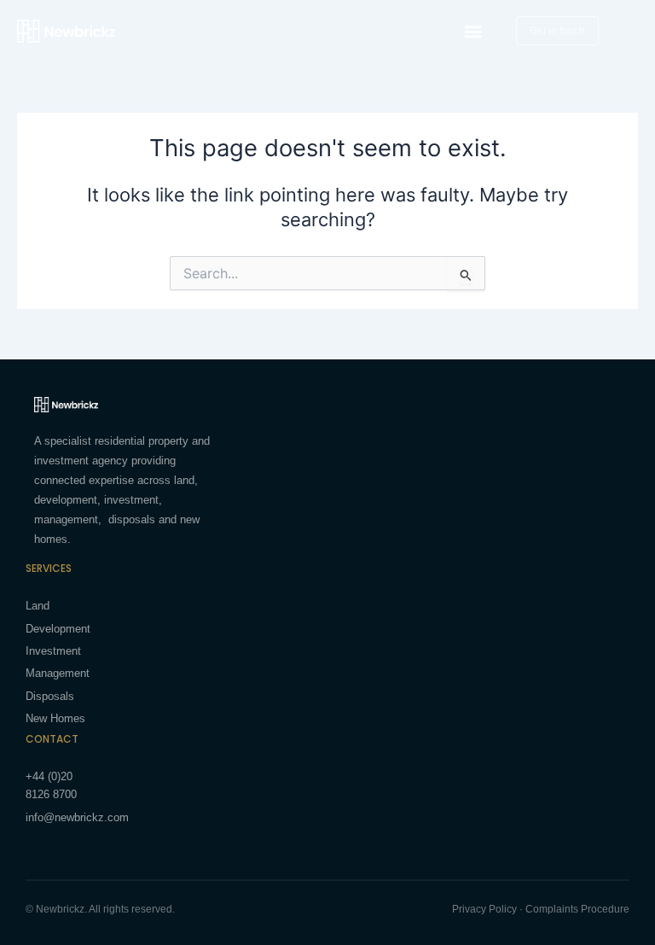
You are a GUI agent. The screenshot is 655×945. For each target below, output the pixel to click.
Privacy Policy (484, 909)
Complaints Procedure (577, 909)
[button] (473, 31)
